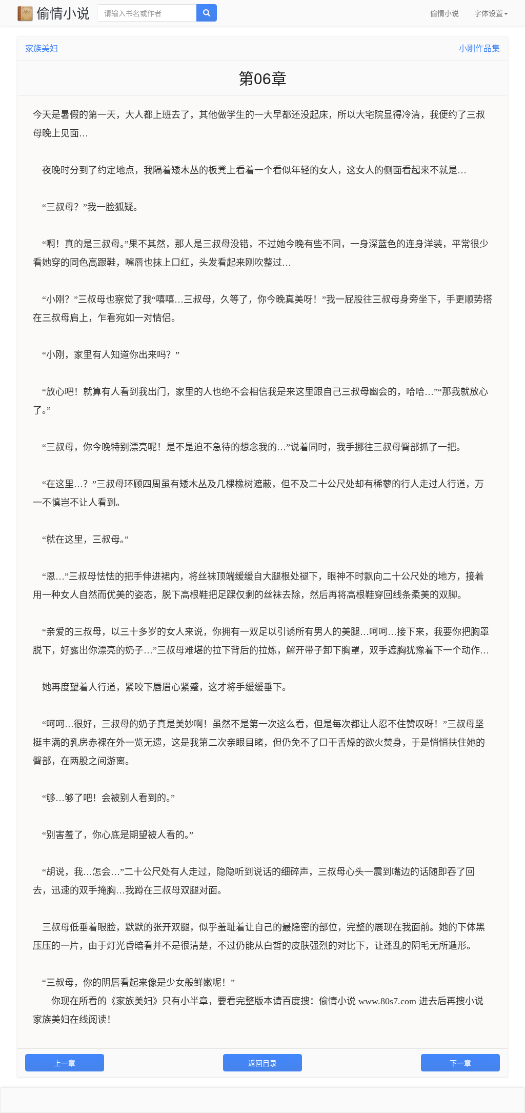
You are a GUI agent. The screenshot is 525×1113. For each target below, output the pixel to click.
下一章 (460, 1063)
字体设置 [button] (488, 13)
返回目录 (262, 1063)
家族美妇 (41, 48)
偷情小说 (63, 12)
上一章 (64, 1063)
